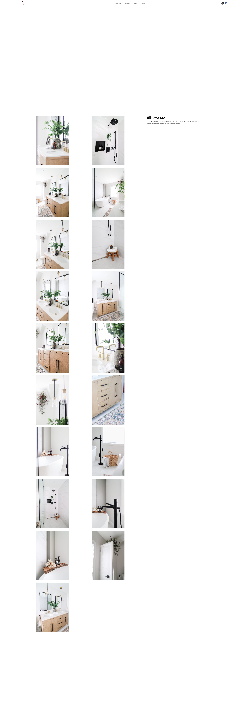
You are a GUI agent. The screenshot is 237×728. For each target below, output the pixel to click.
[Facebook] (226, 3)
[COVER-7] (62, 296)
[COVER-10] (118, 400)
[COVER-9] (62, 400)
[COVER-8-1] (62, 348)
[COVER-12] (118, 451)
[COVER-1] (62, 140)
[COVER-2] (118, 140)
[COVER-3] (62, 192)
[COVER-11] (62, 451)
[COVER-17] (62, 607)
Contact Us (142, 3)
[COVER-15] (62, 555)
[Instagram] (222, 3)
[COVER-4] (118, 192)
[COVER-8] (118, 296)
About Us (121, 3)
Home (116, 3)
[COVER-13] (62, 503)
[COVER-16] (118, 555)
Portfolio (135, 3)
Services (127, 3)
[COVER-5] (62, 244)
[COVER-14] (118, 503)
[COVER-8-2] (118, 348)
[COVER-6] (118, 244)
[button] (128, 3)
